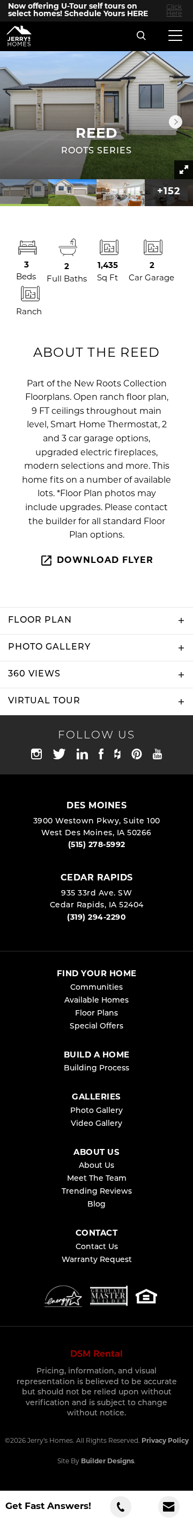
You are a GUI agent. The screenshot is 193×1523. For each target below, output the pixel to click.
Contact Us (97, 1247)
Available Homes (96, 1001)
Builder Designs (107, 1461)
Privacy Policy (165, 1441)
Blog (96, 1205)
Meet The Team (97, 1179)
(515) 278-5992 (96, 845)
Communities (96, 988)
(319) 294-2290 (96, 918)
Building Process (96, 1068)
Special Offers (96, 1027)
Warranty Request (97, 1260)
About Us (96, 1166)
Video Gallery (96, 1124)
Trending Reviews (97, 1192)
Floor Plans (96, 1014)
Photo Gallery (96, 1111)
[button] (141, 36)
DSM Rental (96, 1354)
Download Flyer (105, 560)
